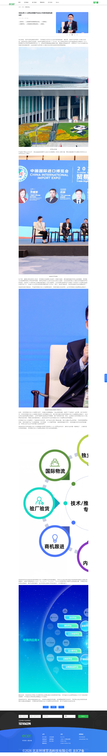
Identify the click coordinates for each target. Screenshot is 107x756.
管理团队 (51, 739)
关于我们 (50, 2)
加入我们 (51, 741)
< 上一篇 (45, 706)
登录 (95, 2)
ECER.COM (63, 741)
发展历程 (44, 739)
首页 (19, 2)
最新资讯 (42, 2)
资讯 (23, 7)
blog (57, 2)
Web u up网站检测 (65, 739)
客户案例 (34, 2)
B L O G (62, 737)
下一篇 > (61, 706)
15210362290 (82, 737)
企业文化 (44, 741)
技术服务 (26, 2)
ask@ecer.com (83, 739)
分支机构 (51, 737)
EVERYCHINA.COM (66, 743)
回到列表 (53, 706)
